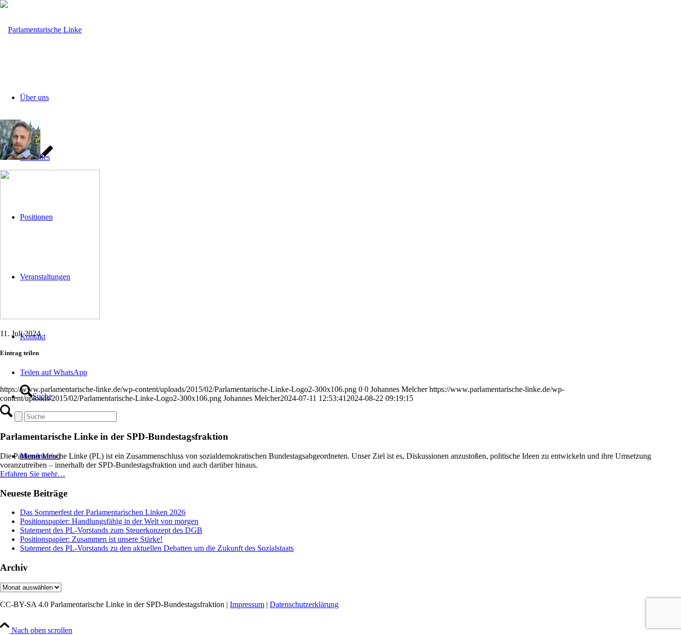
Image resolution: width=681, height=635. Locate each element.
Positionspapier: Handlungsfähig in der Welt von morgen (109, 521)
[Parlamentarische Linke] (41, 29)
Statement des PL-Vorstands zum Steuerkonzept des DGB (111, 530)
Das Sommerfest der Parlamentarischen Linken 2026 (102, 512)
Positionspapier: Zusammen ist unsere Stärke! (91, 539)
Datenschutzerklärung (304, 604)
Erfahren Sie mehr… (32, 474)
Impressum (247, 604)
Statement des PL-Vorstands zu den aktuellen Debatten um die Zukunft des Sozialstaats (157, 548)
